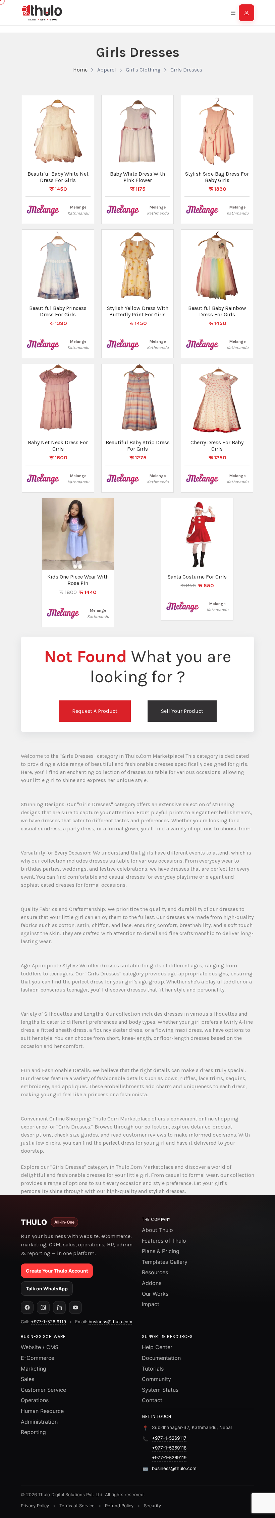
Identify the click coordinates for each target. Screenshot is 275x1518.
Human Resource (42, 1411)
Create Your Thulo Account (57, 1271)
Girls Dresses (186, 69)
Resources (155, 1272)
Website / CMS (39, 1347)
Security (152, 1505)
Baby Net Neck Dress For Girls (58, 445)
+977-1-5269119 (169, 1457)
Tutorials (153, 1368)
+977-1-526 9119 (48, 1321)
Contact (152, 1400)
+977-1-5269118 (169, 1448)
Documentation (161, 1357)
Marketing (33, 1368)
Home (80, 69)
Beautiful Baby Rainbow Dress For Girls (217, 311)
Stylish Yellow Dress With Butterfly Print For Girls (137, 311)
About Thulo (157, 1230)
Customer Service (43, 1389)
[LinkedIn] (59, 1307)
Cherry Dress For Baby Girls (216, 445)
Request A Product (94, 711)
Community (156, 1379)
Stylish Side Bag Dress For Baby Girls (217, 177)
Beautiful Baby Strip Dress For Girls (138, 445)
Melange (78, 207)
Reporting (33, 1432)
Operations (35, 1400)
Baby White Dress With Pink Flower (137, 177)
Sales (27, 1379)
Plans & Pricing (160, 1251)
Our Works (155, 1293)
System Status (160, 1389)
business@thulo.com (110, 1321)
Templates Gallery (164, 1261)
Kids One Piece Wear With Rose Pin (78, 579)
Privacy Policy (35, 1505)
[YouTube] (75, 1307)
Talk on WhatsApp (47, 1288)
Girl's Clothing (143, 69)
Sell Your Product (182, 711)
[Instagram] (43, 1307)
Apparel (106, 69)
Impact (150, 1304)
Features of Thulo (164, 1240)
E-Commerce (37, 1357)
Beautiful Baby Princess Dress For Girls (58, 311)
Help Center (157, 1347)
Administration (39, 1421)
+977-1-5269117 (169, 1438)
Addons (151, 1283)
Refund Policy (119, 1505)
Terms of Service (77, 1505)
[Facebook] (27, 1307)
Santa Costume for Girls (197, 576)
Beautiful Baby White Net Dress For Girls (58, 177)
